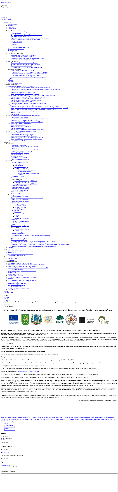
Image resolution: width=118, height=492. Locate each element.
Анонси (6, 428)
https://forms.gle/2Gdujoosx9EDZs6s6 (28, 371)
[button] (7, 22)
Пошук (3, 7)
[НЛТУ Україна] (6, 18)
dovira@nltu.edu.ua (6, 452)
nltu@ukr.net (4, 439)
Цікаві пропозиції (9, 427)
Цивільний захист (9, 430)
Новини (6, 423)
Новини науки (8, 425)
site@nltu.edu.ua (18, 466)
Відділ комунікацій (5, 465)
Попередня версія (6, 2)
